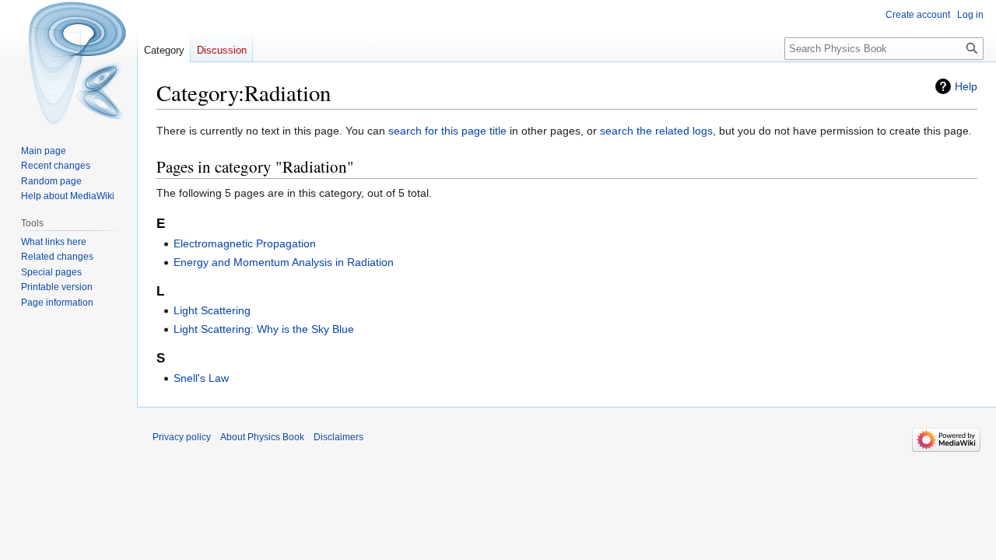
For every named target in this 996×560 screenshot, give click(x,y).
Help (966, 86)
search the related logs (656, 130)
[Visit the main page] (68, 62)
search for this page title (447, 130)
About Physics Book (262, 437)
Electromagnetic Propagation (245, 243)
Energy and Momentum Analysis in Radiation (284, 262)
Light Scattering (212, 310)
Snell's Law (201, 378)
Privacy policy (182, 437)
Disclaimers (338, 437)
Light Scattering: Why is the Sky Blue (264, 329)
